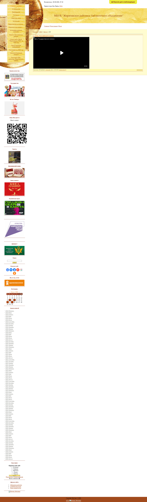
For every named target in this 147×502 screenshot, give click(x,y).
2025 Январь (9, 428)
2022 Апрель (9, 372)
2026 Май (8, 453)
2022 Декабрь (10, 387)
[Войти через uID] (7, 269)
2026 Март (9, 450)
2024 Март (9, 412)
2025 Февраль (10, 430)
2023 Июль (9, 399)
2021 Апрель (9, 350)
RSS (61, 6)
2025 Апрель (9, 433)
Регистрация (54, 26)
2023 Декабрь (10, 406)
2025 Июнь (9, 437)
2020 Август (9, 340)
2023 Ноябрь (9, 405)
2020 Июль (9, 338)
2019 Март (9, 313)
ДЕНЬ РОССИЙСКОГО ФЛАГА (44, 36)
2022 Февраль (10, 368)
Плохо (16, 472)
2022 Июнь (9, 376)
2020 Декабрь (10, 343)
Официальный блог (16, 485)
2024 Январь (9, 408)
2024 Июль (9, 419)
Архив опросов (18, 477)
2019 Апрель (9, 314)
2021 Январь (9, 345)
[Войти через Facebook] (14, 269)
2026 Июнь (9, 455)
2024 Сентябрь (10, 421)
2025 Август (9, 439)
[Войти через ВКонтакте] (11, 269)
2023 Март (9, 392)
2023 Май (8, 396)
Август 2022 (14, 292)
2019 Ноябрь (9, 325)
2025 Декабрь (10, 444)
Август (46, 32)
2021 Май (8, 352)
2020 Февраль (10, 331)
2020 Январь (9, 329)
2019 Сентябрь (10, 322)
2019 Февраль (10, 311)
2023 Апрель (9, 394)
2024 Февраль (10, 410)
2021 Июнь (9, 354)
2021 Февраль (10, 347)
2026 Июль (9, 457)
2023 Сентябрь (10, 401)
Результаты (9, 477)
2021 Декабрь (10, 365)
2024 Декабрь (10, 426)
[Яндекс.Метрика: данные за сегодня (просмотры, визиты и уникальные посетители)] (75, 500)
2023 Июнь (9, 397)
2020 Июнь (9, 336)
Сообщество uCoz (15, 486)
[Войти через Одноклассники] (14, 273)
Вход (60, 26)
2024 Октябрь (10, 423)
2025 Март (9, 432)
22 (7, 302)
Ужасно (16, 474)
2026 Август (9, 459)
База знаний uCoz (15, 488)
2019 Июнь (9, 318)
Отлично (15, 467)
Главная (46, 26)
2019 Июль (9, 320)
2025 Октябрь (10, 441)
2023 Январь (9, 388)
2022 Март (9, 370)
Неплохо (15, 470)
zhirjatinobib (48, 69)
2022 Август (9, 379)
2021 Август (9, 358)
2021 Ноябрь (9, 363)
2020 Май (8, 334)
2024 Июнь (9, 417)
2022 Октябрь (10, 383)
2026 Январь (9, 446)
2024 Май (8, 415)
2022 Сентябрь (10, 381)
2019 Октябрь (10, 323)
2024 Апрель (9, 414)
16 (10, 300)
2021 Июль (9, 356)
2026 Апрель (9, 451)
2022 (40, 32)
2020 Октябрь (10, 341)
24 (12, 302)
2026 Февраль (10, 448)
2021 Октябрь (10, 361)
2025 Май (8, 435)
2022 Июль (9, 377)
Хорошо (15, 469)
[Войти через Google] (21, 269)
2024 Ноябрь (9, 424)
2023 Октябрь (10, 403)
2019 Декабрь (10, 327)
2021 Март (9, 349)
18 (14, 300)
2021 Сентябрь (10, 359)
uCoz (67, 500)
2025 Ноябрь (9, 442)
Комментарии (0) (62, 69)
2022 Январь (9, 367)
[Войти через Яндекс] (17, 269)
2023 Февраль (10, 390)
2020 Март (9, 332)
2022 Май (8, 374)
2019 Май (8, 316)
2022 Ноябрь (9, 385)
